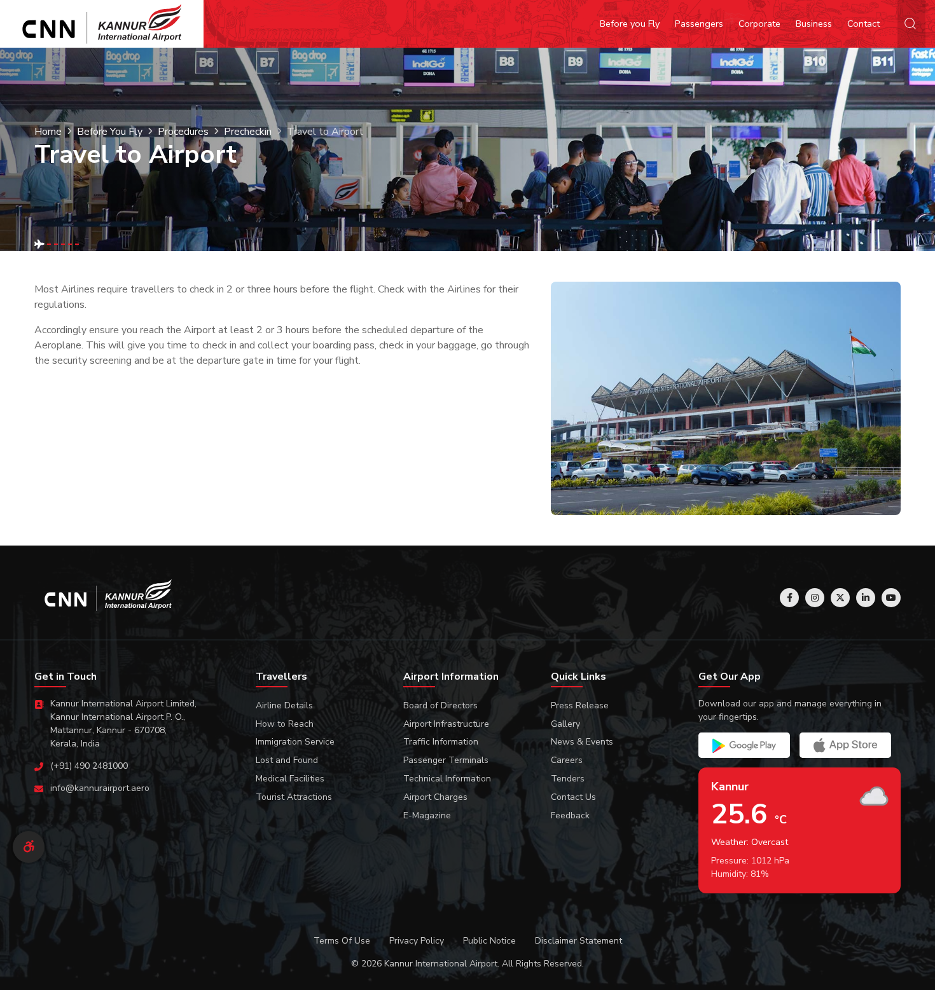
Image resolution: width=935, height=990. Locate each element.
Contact (863, 23)
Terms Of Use (342, 941)
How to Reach (285, 724)
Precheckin (248, 132)
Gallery (565, 724)
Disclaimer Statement (578, 941)
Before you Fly (630, 23)
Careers (567, 760)
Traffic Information (440, 742)
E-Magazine (427, 815)
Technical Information (447, 779)
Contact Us (573, 797)
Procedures (183, 132)
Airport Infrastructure (446, 724)
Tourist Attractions (294, 797)
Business (814, 23)
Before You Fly (109, 132)
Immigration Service (295, 742)
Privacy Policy (416, 941)
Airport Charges (435, 797)
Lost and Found (287, 760)
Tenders (568, 779)
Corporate (759, 23)
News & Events (582, 742)
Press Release (580, 705)
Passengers (699, 23)
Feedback (570, 815)
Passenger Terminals (445, 760)
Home (48, 132)
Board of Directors (440, 705)
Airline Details (284, 705)
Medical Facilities (290, 779)
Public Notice (489, 941)
